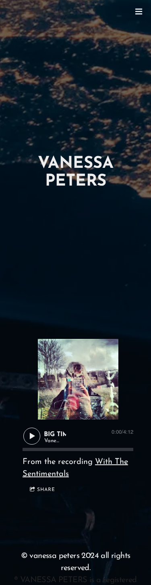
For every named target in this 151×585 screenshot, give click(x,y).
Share (46, 489)
